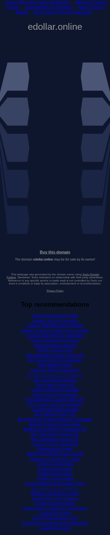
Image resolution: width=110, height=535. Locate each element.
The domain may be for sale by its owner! (55, 259)
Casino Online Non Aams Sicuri (55, 483)
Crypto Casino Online (55, 503)
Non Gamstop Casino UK (55, 434)
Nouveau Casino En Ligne (55, 459)
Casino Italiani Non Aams (55, 340)
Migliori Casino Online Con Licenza (55, 330)
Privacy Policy (55, 290)
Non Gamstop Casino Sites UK (55, 355)
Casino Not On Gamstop (55, 315)
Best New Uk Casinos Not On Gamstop (55, 419)
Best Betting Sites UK (55, 414)
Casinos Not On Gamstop (48, 7)
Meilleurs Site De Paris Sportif (55, 454)
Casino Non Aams (55, 469)
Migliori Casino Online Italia (55, 424)
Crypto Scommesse (55, 463)
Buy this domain (55, 252)
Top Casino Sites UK (55, 385)
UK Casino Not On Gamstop (55, 360)
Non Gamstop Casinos (55, 345)
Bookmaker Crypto (55, 449)
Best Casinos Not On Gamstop (63, 12)
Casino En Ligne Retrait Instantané (55, 523)
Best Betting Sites (55, 365)
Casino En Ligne (55, 513)
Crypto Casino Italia (55, 478)
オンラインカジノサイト (55, 488)
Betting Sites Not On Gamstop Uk (55, 429)
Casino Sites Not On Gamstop (55, 325)
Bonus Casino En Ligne (55, 518)
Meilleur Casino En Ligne (55, 493)
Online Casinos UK (55, 350)
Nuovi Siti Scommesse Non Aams (55, 508)
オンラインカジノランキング (55, 375)
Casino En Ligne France (55, 498)
